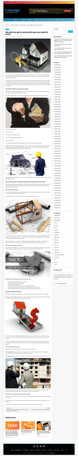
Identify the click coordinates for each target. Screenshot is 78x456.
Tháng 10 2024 (57, 111)
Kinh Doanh (29, 1)
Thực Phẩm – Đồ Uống (59, 254)
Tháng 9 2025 (57, 84)
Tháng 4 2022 (57, 180)
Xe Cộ (12, 3)
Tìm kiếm (56, 29)
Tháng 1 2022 (57, 188)
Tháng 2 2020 (57, 205)
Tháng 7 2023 (57, 148)
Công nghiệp (57, 220)
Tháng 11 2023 (57, 138)
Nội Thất (34, 1)
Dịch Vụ (7, 29)
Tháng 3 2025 (57, 99)
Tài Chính (56, 249)
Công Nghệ (18, 1)
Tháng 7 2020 (57, 195)
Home (6, 1)
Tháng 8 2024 (57, 116)
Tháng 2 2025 (57, 101)
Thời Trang (7, 3)
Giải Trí (55, 227)
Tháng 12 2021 (57, 190)
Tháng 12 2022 (57, 165)
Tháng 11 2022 (57, 168)
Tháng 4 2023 (57, 156)
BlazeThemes (52, 453)
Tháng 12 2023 (57, 136)
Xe (55, 259)
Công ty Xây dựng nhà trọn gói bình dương (28, 84)
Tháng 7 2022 (57, 173)
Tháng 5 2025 (57, 94)
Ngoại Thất (56, 237)
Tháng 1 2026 (57, 77)
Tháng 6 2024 (57, 121)
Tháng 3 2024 (57, 128)
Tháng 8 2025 (57, 87)
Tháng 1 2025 (57, 104)
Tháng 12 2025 (57, 79)
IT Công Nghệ (12, 10)
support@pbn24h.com (62, 283)
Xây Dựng (56, 257)
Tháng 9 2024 (57, 114)
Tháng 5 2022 (57, 178)
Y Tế (15, 3)
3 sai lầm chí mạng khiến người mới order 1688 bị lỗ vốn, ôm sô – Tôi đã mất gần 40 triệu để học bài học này (63, 40)
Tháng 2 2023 (57, 161)
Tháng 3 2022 (57, 183)
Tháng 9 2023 (57, 143)
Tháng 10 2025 (57, 82)
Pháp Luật (39, 1)
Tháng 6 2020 (57, 197)
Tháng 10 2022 (57, 170)
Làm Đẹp (56, 235)
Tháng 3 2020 (57, 202)
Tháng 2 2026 (57, 74)
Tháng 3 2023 (57, 158)
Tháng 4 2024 (57, 126)
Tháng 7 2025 (57, 89)
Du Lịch (56, 225)
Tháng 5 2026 (57, 67)
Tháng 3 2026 (57, 72)
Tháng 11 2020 (57, 193)
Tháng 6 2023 (57, 151)
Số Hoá (56, 245)
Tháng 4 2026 (57, 69)
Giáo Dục (23, 1)
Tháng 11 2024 (57, 109)
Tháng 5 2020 (57, 200)
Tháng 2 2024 (57, 131)
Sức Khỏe (56, 247)
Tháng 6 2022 (57, 175)
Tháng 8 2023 (57, 146)
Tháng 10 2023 (57, 141)
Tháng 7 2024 (57, 119)
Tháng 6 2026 (57, 64)
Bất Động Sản (11, 1)
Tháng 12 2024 (57, 106)
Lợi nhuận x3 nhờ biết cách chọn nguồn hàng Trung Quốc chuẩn (43, 433)
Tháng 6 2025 (57, 91)
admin (8, 36)
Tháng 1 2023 (57, 163)
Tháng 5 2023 (57, 153)
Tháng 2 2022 (57, 185)
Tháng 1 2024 (57, 133)
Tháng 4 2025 (57, 96)
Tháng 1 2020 (57, 207)
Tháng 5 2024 (57, 123)
